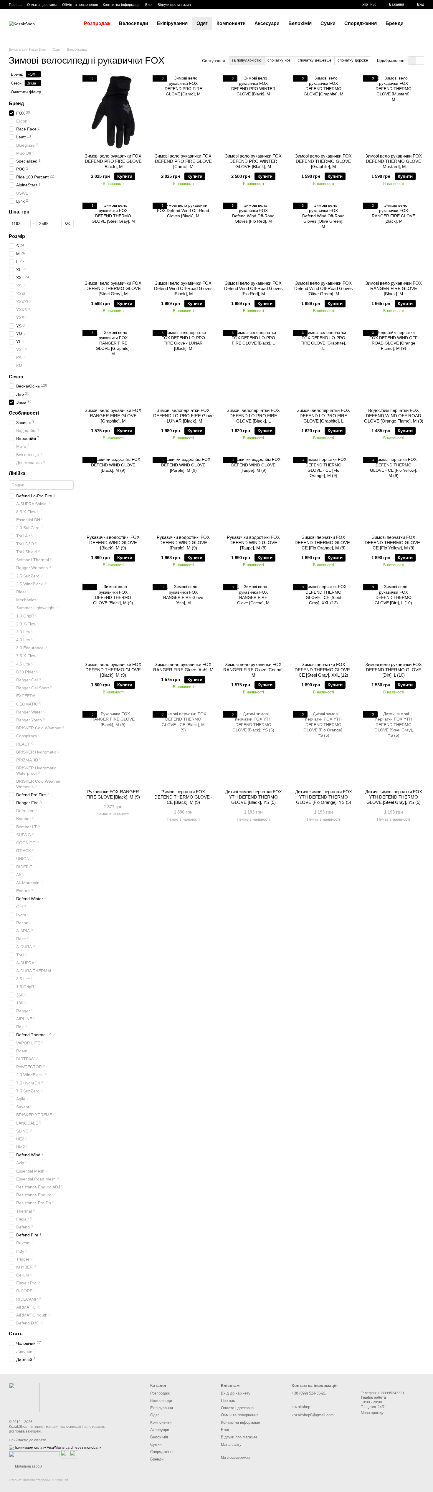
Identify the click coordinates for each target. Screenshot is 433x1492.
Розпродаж (97, 23)
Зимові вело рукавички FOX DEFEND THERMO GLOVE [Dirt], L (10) (393, 670)
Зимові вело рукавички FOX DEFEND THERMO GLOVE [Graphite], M (323, 161)
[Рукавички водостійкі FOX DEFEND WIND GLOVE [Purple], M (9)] (183, 493)
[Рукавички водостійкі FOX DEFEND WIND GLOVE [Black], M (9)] (113, 493)
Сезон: (17, 83)
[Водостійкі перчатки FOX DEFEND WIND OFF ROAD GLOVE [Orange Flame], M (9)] (393, 366)
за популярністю (246, 60)
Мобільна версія (28, 1466)
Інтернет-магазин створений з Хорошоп (38, 1480)
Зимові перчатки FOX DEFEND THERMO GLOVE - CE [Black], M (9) (183, 797)
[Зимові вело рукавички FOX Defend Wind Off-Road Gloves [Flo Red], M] (253, 239)
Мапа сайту (231, 1444)
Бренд (16, 103)
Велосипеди (133, 23)
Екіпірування (172, 23)
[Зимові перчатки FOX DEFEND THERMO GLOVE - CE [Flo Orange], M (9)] (323, 493)
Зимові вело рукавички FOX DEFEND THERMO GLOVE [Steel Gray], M (113, 288)
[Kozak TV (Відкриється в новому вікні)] (206, 4)
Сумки (328, 23)
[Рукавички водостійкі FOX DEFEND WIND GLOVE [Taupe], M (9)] (253, 493)
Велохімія (300, 23)
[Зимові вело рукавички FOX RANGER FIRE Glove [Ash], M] (183, 621)
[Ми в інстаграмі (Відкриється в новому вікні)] (213, 4)
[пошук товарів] (418, 23)
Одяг (202, 23)
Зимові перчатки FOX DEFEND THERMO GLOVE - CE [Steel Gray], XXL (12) (324, 670)
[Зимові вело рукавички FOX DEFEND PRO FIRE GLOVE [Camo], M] (183, 112)
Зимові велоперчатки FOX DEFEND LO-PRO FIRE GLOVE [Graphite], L (323, 415)
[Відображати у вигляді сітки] (412, 60)
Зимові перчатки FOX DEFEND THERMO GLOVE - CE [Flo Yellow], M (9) (394, 542)
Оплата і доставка (42, 5)
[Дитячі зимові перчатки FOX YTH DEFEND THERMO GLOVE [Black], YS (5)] (253, 748)
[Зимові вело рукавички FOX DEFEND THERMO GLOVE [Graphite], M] (323, 112)
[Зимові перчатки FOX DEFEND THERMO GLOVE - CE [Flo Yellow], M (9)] (393, 493)
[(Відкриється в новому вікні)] (65, 1454)
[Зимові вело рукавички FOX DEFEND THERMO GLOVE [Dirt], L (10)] (393, 621)
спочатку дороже (353, 60)
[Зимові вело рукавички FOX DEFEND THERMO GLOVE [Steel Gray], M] (113, 239)
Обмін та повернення (80, 5)
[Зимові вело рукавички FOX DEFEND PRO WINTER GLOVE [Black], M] (253, 112)
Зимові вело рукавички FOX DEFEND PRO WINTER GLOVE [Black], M (253, 161)
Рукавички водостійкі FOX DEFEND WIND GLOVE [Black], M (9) (113, 542)
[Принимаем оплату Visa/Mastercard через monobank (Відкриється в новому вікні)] (55, 1447)
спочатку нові (279, 60)
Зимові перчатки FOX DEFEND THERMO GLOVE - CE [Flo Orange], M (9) (324, 542)
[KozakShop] (24, 1397)
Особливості (24, 412)
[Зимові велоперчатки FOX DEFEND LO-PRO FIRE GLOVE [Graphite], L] (323, 366)
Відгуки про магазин (174, 5)
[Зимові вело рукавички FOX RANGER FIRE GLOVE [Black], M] (393, 239)
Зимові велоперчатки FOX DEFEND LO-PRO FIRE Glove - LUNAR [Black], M (183, 415)
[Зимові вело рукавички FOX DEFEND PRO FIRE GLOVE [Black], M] (113, 112)
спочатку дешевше (314, 60)
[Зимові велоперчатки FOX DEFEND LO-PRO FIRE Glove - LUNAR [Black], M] (183, 366)
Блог (149, 5)
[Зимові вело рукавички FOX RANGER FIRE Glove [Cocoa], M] (253, 621)
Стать (16, 1333)
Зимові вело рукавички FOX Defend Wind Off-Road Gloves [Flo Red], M (253, 288)
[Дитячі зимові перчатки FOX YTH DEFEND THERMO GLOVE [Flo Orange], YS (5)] (323, 748)
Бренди (395, 23)
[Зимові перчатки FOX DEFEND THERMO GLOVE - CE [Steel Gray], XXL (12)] (323, 621)
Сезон (16, 376)
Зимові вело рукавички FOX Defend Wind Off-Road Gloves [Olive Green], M (323, 288)
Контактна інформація (122, 5)
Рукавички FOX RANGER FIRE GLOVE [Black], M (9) (113, 794)
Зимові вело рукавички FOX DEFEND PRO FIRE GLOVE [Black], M (113, 161)
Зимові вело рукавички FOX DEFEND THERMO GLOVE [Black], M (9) (113, 670)
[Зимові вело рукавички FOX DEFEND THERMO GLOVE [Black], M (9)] (113, 621)
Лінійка (17, 473)
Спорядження (360, 23)
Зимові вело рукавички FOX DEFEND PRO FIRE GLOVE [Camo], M (183, 161)
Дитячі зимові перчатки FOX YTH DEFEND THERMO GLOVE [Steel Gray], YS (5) (393, 797)
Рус (373, 4)
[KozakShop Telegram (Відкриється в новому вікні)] (199, 4)
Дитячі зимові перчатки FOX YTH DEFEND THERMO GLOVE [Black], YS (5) (253, 797)
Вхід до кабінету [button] (235, 1393)
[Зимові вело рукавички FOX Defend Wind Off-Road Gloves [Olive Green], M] (323, 239)
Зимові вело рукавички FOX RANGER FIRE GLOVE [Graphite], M (113, 415)
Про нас (15, 5)
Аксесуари (267, 23)
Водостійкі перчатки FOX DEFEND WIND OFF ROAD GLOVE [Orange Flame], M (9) (393, 415)
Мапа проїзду (372, 1413)
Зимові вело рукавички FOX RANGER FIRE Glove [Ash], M (183, 667)
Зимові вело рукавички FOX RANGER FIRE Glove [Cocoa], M (253, 670)
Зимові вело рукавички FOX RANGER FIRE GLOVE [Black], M (393, 288)
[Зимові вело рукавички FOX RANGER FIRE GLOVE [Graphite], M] (113, 366)
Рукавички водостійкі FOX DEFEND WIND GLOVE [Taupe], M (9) (253, 542)
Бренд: (17, 74)
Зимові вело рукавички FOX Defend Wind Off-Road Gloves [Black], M (183, 288)
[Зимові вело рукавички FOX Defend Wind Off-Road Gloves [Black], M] (183, 239)
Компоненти (231, 23)
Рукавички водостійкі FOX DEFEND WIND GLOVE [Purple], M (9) (183, 542)
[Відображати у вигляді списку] (420, 60)
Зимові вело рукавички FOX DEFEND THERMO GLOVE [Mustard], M (393, 161)
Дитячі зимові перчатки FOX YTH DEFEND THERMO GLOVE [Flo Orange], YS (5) (323, 797)
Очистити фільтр (26, 92)
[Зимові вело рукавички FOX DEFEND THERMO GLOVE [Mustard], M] (393, 112)
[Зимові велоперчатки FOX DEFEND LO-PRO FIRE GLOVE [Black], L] (253, 366)
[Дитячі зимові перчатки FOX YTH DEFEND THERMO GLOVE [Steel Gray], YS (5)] (393, 748)
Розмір (17, 236)
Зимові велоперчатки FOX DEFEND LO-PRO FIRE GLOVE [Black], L (253, 415)
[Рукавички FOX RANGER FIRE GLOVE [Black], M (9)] (113, 748)
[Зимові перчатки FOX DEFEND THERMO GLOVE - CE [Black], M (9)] (183, 748)
